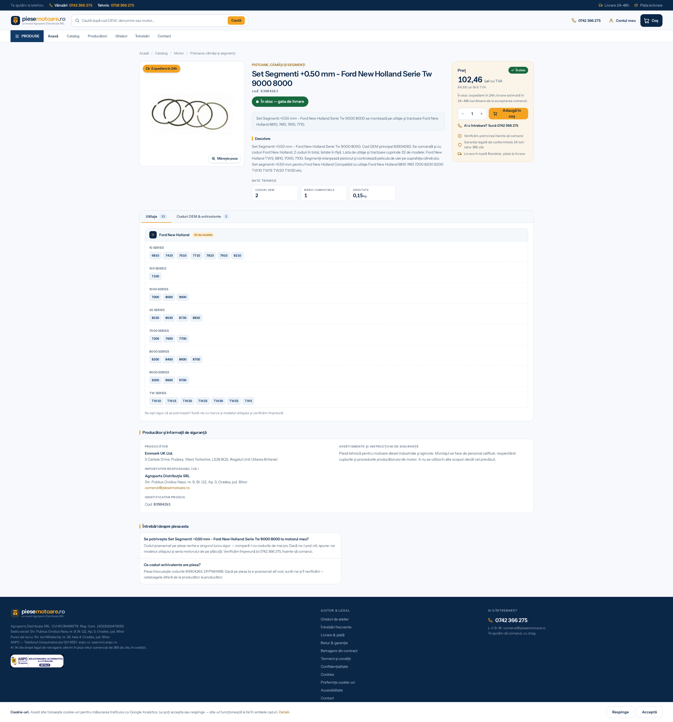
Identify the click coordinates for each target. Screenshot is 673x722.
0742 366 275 (511, 620)
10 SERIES (156, 248)
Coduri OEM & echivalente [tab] (202, 216)
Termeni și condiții (336, 658)
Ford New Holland (174, 235)
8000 (169, 297)
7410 (169, 255)
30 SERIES (157, 310)
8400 (169, 359)
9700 (182, 380)
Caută (236, 20)
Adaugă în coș (512, 113)
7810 (210, 255)
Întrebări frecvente (336, 627)
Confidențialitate (334, 666)
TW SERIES (157, 393)
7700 (182, 338)
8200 (155, 359)
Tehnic (116, 5)
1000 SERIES (158, 289)
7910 (223, 255)
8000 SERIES (159, 351)
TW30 (218, 401)
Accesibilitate (332, 690)
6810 (155, 255)
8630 (169, 318)
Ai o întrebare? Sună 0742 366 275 (491, 125)
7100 (155, 276)
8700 (196, 359)
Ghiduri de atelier (335, 619)
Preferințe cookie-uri (338, 682)
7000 (155, 297)
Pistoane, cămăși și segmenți (212, 53)
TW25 (202, 401)
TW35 (233, 401)
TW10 (156, 401)
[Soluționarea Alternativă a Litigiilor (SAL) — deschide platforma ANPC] (37, 661)
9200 (155, 380)
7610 (182, 255)
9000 (182, 297)
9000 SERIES (159, 372)
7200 (155, 338)
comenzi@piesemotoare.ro (167, 487)
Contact (164, 36)
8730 (182, 318)
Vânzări (73, 5)
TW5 (248, 401)
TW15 (171, 401)
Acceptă (649, 712)
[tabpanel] (336, 322)
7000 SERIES (159, 331)
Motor (179, 53)
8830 (196, 318)
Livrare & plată (332, 635)
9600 (169, 380)
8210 (237, 255)
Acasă (53, 36)
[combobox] (154, 20)
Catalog (73, 36)
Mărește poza (227, 158)
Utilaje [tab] (155, 216)
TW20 (187, 401)
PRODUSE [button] (30, 36)
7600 (169, 338)
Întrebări (142, 36)
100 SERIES (157, 268)
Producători (97, 36)
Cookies (327, 674)
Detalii (284, 712)
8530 (155, 318)
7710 (196, 255)
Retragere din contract (339, 650)
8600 (182, 359)
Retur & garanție (334, 642)
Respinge (620, 712)
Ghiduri (121, 36)
